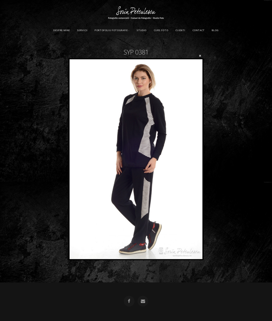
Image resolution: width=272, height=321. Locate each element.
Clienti (180, 30)
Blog (215, 30)
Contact (198, 30)
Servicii (82, 30)
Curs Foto (161, 30)
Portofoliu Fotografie (111, 30)
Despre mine (61, 30)
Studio (142, 30)
